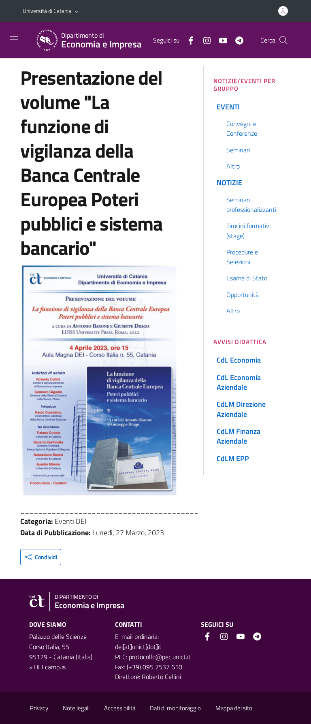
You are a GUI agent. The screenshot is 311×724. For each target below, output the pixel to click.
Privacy (39, 708)
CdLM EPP (233, 458)
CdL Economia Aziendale (239, 382)
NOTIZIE (229, 182)
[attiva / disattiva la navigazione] (14, 39)
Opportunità (242, 294)
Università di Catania (47, 10)
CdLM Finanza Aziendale (238, 436)
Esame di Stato (246, 278)
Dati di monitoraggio (175, 708)
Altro (233, 166)
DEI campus (50, 667)
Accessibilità (119, 708)
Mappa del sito (233, 708)
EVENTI (228, 106)
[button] (76, 11)
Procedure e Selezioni (242, 257)
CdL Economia (239, 360)
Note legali (76, 708)
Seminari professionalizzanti (251, 204)
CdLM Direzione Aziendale (241, 409)
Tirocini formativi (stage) (248, 230)
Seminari (238, 150)
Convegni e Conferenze (241, 128)
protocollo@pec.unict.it (160, 657)
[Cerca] (283, 40)
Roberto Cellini (161, 676)
